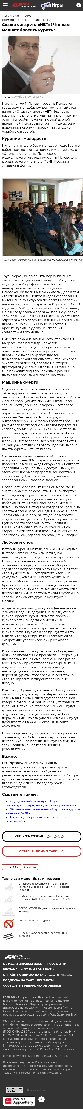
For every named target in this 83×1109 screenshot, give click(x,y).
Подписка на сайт (18, 980)
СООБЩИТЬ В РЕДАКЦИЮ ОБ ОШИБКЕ (32, 985)
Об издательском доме (22, 964)
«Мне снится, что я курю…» (34, 920)
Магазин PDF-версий (38, 969)
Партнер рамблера (36, 1090)
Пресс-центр (56, 964)
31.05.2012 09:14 (12, 15)
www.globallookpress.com (28, 96)
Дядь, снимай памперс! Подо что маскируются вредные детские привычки (40, 803)
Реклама (10, 969)
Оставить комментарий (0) (41, 851)
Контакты (45, 980)
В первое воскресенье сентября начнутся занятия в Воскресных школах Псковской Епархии (44, 886)
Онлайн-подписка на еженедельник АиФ (37, 975)
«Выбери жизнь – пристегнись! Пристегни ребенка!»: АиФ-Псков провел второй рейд (45, 898)
